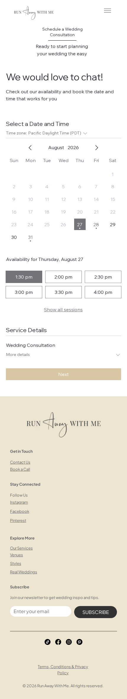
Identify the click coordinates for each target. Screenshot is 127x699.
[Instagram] (69, 642)
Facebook (19, 511)
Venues (16, 554)
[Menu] (107, 10)
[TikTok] (48, 642)
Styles (15, 563)
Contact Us (20, 462)
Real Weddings (23, 572)
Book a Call (20, 469)
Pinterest (18, 520)
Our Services (21, 548)
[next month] (96, 147)
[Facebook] (58, 642)
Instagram (19, 502)
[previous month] (30, 147)
